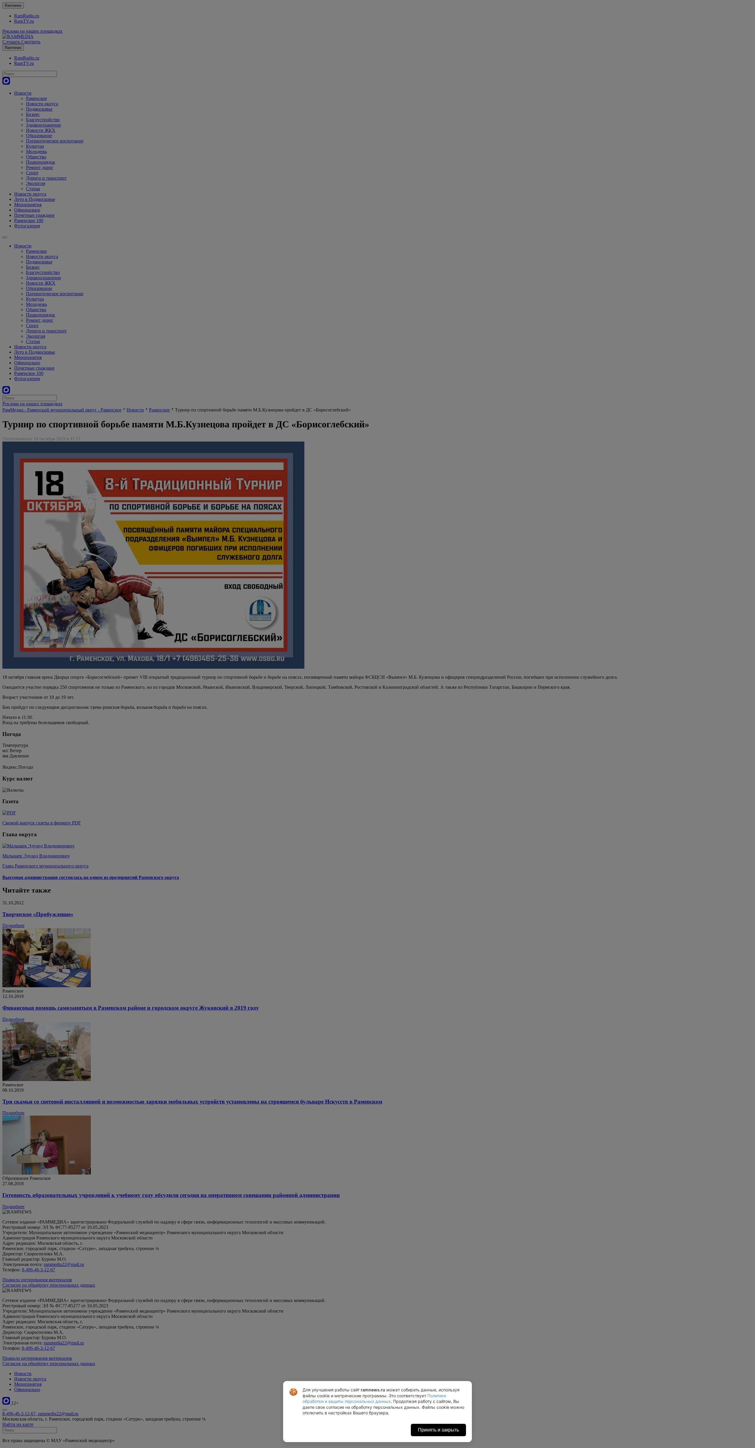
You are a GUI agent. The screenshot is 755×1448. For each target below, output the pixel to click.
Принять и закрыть (438, 1429)
